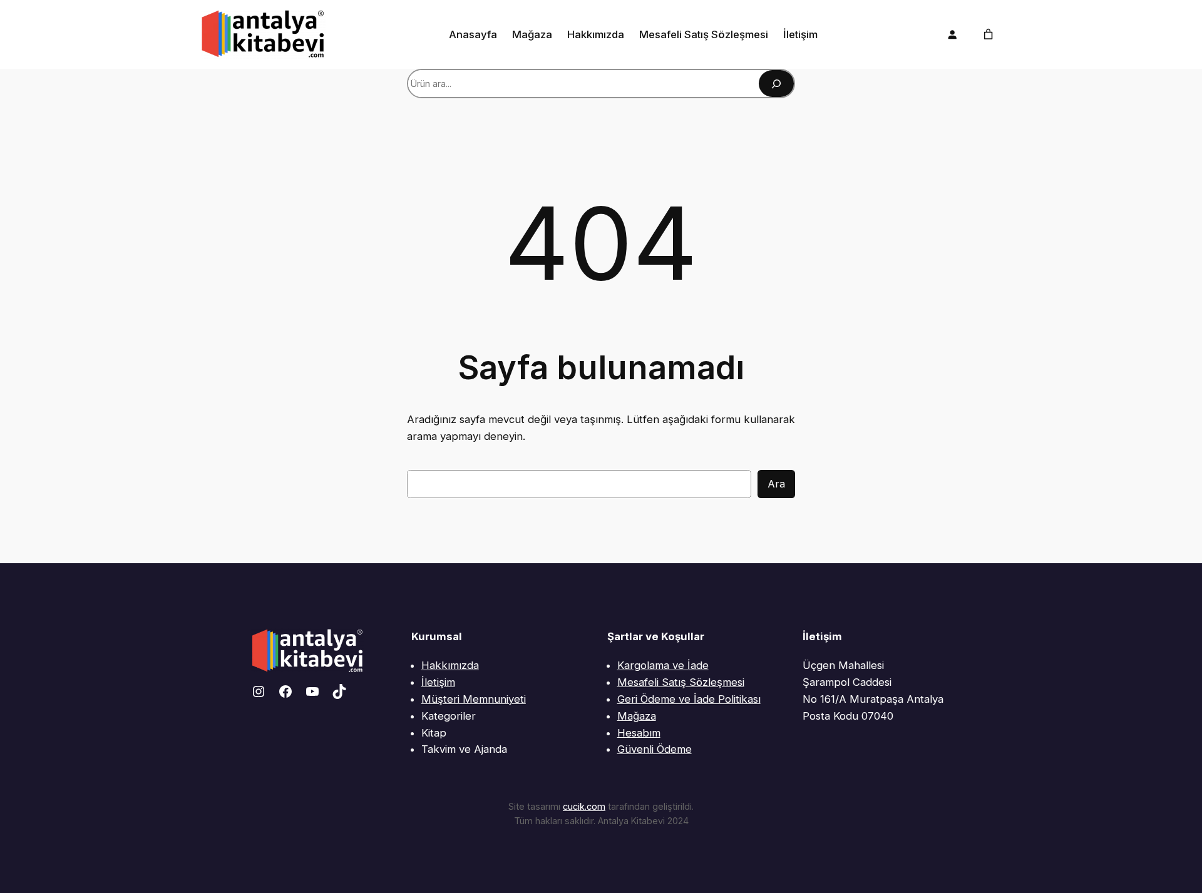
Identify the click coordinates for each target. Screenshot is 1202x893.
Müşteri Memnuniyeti (473, 699)
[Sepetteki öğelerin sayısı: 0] (988, 34)
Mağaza (636, 716)
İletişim (438, 682)
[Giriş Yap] (952, 34)
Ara (776, 483)
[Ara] (776, 83)
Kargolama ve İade (663, 665)
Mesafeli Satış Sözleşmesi (680, 682)
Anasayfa (473, 34)
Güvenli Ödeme (654, 749)
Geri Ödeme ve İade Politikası (689, 699)
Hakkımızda (450, 665)
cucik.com (584, 806)
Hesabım (638, 733)
